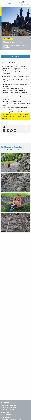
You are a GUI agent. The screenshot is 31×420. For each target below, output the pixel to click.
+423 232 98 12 (7, 412)
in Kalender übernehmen (17, 42)
